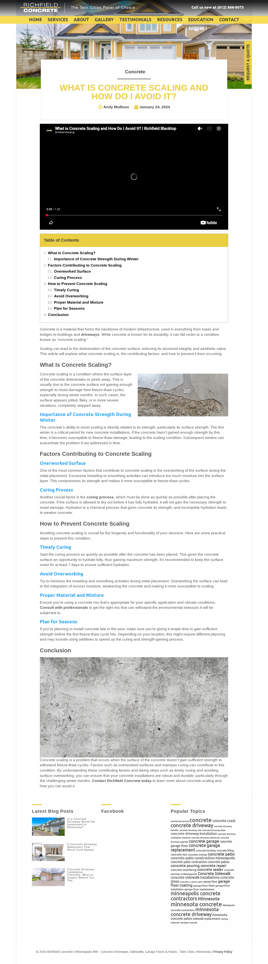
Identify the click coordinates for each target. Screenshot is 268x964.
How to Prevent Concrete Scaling (77, 284)
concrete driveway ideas (214, 830)
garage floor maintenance (199, 889)
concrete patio (221, 854)
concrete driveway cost (190, 830)
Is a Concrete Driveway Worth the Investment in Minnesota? (81, 823)
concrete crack (223, 821)
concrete (201, 820)
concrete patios (218, 862)
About (81, 20)
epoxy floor (210, 881)
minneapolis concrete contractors (196, 896)
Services (58, 20)
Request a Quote (248, 63)
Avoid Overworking (71, 296)
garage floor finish (204, 885)
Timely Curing (66, 290)
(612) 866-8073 (230, 7)
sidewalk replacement (206, 918)
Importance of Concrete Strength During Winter (96, 259)
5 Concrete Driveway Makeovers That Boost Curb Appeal (82, 847)
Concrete (135, 71)
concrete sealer (210, 869)
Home (35, 20)
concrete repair (213, 865)
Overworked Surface (72, 271)
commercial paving (180, 821)
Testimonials (135, 20)
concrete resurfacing (183, 870)
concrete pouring (185, 865)
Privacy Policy (222, 952)
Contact (229, 20)
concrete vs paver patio (191, 882)
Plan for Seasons (69, 308)
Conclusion (58, 315)
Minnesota (209, 899)
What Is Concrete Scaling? (72, 253)
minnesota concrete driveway (195, 911)
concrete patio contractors (189, 862)
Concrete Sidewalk (214, 873)
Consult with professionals (64, 607)
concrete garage (204, 841)
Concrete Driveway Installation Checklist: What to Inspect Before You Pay (80, 875)
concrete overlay (197, 854)
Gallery (104, 20)
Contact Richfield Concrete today (122, 781)
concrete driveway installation (194, 834)
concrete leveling (206, 850)
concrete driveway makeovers (205, 838)
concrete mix (179, 854)
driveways (90, 334)
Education (200, 20)
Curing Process (68, 278)
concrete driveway (192, 825)
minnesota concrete (196, 904)
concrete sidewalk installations (195, 877)
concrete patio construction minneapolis (203, 858)
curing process (100, 497)
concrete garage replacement (195, 848)
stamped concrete (188, 922)
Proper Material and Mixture (78, 302)
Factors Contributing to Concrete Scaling (85, 265)
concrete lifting (225, 850)
